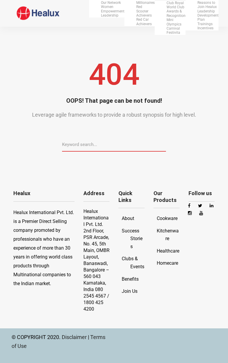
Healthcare (168, 251)
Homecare (167, 263)
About (128, 218)
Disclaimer (75, 337)
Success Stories (132, 238)
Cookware (167, 218)
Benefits (130, 279)
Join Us (129, 291)
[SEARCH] (163, 144)
